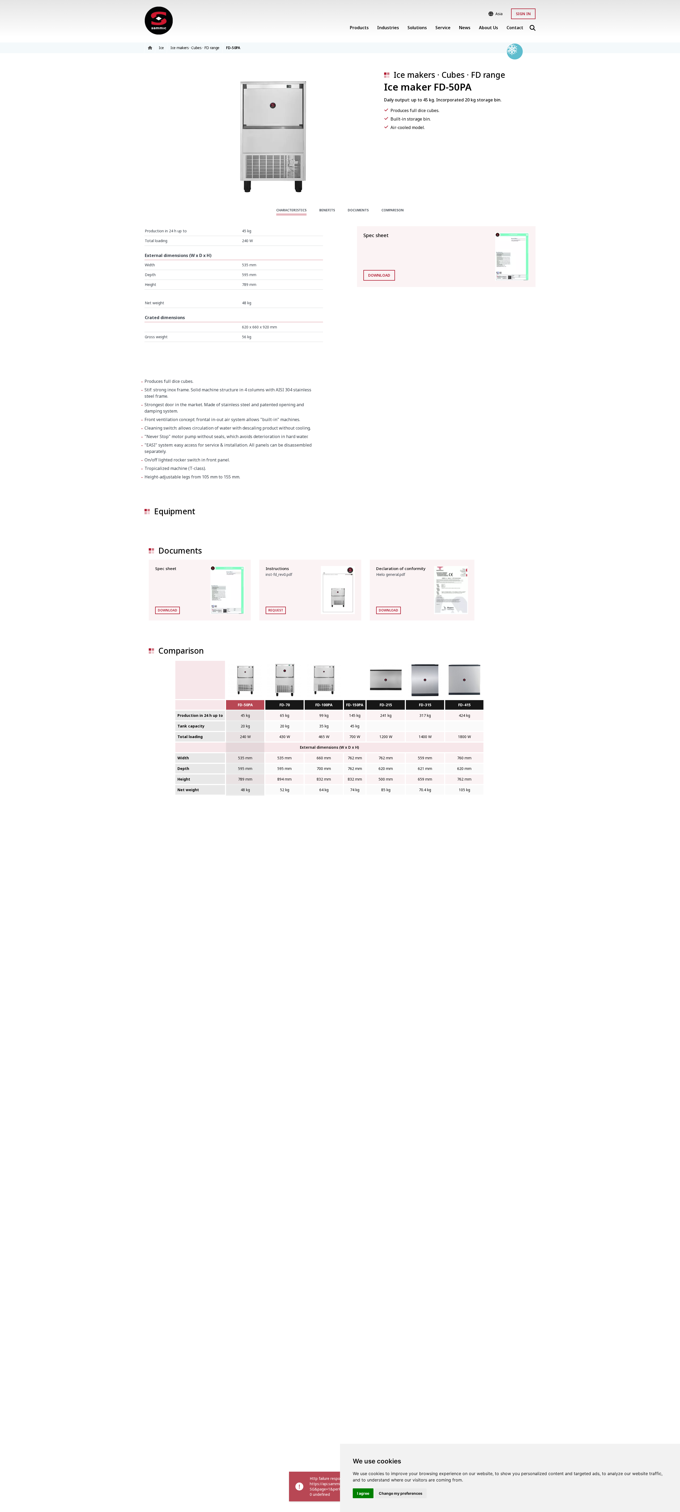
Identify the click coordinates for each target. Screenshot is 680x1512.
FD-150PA (354, 704)
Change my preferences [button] (400, 1493)
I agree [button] (363, 1493)
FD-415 (464, 704)
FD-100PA (324, 704)
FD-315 (425, 704)
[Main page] (158, 20)
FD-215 (386, 704)
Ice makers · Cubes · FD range (449, 74)
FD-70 (284, 704)
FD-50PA (245, 704)
